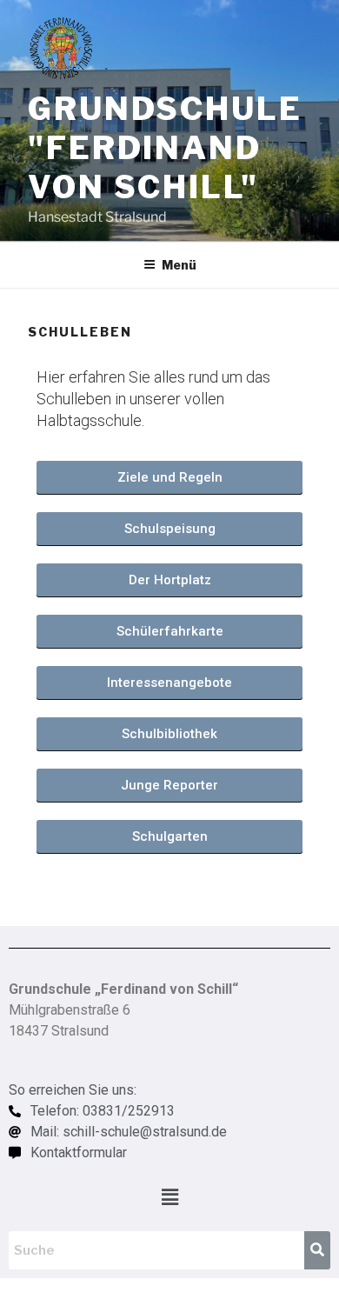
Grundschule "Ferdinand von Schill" (165, 148)
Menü (179, 264)
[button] (169, 1197)
